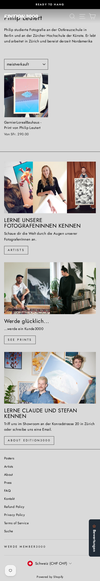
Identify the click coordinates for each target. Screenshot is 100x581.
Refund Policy (14, 506)
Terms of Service (16, 523)
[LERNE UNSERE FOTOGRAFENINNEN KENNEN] (50, 187)
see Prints (20, 340)
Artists (16, 250)
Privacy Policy (14, 514)
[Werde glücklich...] (50, 288)
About (8, 474)
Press (8, 482)
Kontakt (9, 498)
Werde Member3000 (25, 546)
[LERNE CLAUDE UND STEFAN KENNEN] (50, 378)
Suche (8, 531)
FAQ (7, 490)
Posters (9, 458)
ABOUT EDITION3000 (29, 440)
